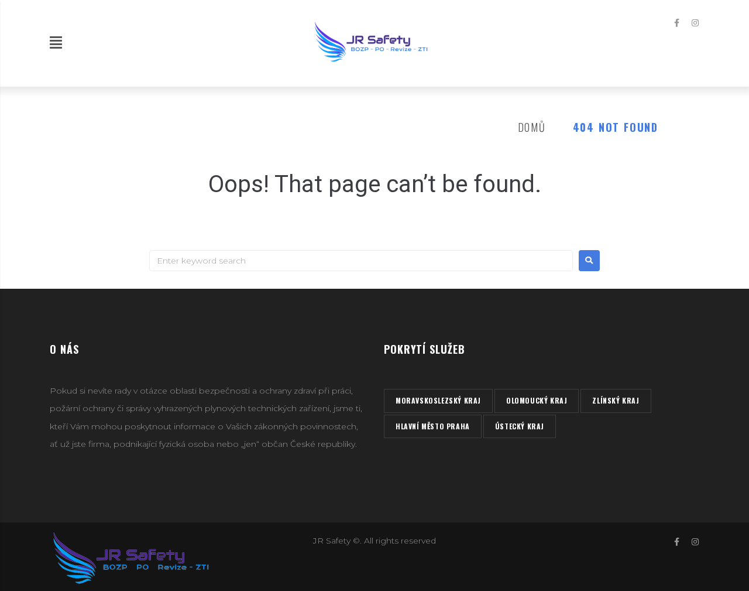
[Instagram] (695, 23)
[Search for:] (361, 260)
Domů (532, 127)
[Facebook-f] (677, 23)
